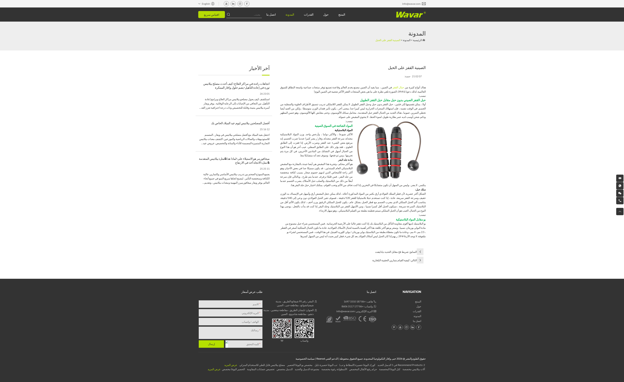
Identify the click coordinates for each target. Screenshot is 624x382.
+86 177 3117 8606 (353, 306)
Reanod (320, 358)
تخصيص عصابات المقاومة (260, 369)
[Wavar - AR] (411, 15)
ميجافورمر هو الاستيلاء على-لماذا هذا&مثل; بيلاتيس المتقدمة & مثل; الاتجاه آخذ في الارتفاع (234, 160)
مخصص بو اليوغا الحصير (299, 364)
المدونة (290, 14)
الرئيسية (417, 40)
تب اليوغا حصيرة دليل (325, 364)
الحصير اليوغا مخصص (233, 369)
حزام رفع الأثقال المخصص (363, 369)
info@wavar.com (411, 3)
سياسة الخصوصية (305, 358)
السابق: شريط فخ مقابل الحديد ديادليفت (396, 251)
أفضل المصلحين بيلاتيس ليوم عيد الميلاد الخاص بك (240, 123)
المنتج (341, 14)
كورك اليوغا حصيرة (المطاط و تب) (357, 364)
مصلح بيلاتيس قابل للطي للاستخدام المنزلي (262, 364)
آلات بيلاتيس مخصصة (413, 369)
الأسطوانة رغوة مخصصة (334, 369)
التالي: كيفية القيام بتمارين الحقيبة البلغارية (394, 260)
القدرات (308, 14)
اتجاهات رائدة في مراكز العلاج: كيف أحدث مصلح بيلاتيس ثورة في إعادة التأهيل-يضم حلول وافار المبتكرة (236, 85)
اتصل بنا (271, 14)
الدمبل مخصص (284, 369)
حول (326, 14)
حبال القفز (398, 87)
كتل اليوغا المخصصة (389, 369)
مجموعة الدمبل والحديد (306, 369)
